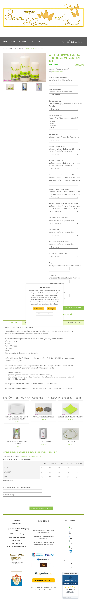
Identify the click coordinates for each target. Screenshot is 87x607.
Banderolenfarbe (55, 89)
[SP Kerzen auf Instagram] (70, 533)
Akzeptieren (39, 309)
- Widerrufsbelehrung (16, 534)
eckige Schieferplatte (43, 442)
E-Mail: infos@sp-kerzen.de (16, 546)
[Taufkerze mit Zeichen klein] (10, 87)
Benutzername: (8, 480)
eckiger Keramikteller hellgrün (70, 417)
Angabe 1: (52, 263)
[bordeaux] (64, 126)
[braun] (64, 128)
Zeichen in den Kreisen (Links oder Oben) (62, 175)
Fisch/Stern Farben (55, 115)
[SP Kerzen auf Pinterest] (70, 542)
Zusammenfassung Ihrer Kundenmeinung (17, 487)
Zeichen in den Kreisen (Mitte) (59, 189)
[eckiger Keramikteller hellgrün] (70, 408)
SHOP (13, 42)
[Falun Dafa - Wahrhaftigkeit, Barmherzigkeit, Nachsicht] (16, 559)
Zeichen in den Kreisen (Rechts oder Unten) (63, 203)
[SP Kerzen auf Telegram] (70, 528)
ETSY (70, 564)
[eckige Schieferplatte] (43, 433)
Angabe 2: (52, 275)
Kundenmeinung (8, 495)
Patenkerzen (53, 134)
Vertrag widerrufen (43, 580)
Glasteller (70, 442)
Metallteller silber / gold (43, 417)
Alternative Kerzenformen (58, 77)
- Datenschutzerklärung (16, 537)
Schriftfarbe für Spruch (57, 160)
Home (5, 48)
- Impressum (16, 540)
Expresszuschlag (55, 101)
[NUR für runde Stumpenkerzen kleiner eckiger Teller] (16, 408)
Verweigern (51, 309)
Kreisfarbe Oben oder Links (58, 218)
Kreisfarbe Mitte (54, 230)
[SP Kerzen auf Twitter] (70, 538)
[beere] (64, 123)
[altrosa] (64, 121)
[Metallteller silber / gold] (43, 408)
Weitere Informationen (44, 314)
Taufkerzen (19, 48)
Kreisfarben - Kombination (58, 253)
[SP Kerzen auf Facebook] (70, 547)
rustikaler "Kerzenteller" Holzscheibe (17, 443)
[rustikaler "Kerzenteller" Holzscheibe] (16, 433)
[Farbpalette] (39, 87)
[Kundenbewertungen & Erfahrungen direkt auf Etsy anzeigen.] (70, 585)
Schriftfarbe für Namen (57, 146)
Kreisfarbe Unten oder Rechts (59, 241)
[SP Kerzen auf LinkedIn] (70, 551)
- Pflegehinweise (16, 543)
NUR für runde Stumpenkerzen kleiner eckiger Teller (16, 418)
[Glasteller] (70, 433)
